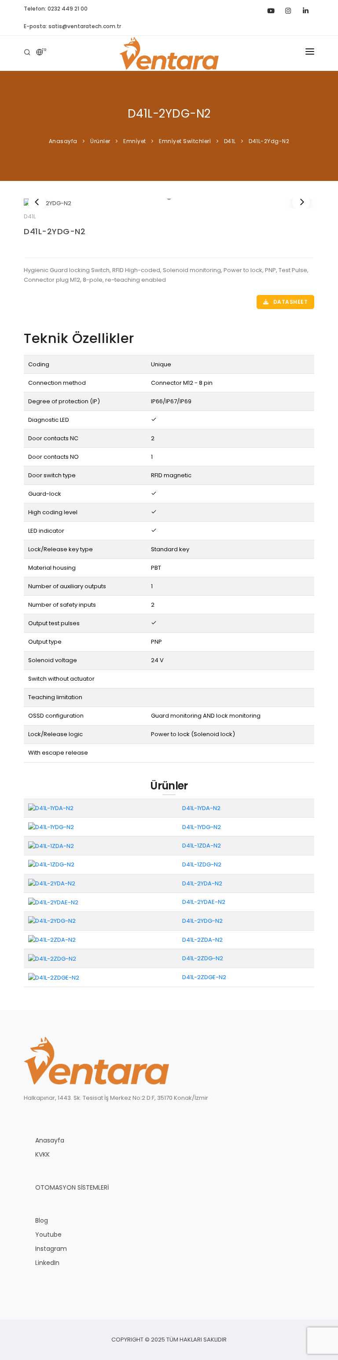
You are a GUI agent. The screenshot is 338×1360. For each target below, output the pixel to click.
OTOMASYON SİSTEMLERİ (72, 1187)
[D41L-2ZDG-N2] (52, 958)
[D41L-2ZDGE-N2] (53, 977)
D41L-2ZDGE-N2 (204, 977)
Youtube (48, 1234)
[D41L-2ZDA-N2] (52, 939)
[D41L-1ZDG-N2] (51, 864)
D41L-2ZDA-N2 (202, 940)
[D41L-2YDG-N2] (169, 203)
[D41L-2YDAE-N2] (53, 902)
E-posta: (72, 26)
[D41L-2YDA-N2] (51, 883)
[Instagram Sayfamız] (288, 9)
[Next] (301, 202)
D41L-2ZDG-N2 (202, 958)
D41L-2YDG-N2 (54, 231)
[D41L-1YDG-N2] (51, 826)
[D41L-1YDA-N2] (50, 808)
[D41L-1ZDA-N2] (51, 845)
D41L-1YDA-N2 (201, 808)
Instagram (51, 1248)
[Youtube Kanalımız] (270, 9)
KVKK (42, 1154)
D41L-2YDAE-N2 (203, 902)
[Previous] (37, 202)
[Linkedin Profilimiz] (305, 9)
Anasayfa (49, 1140)
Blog (41, 1220)
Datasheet (290, 302)
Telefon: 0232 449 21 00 (56, 8)
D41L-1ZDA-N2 (201, 845)
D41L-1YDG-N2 (201, 827)
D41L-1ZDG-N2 (201, 864)
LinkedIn (47, 1262)
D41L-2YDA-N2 (202, 883)
